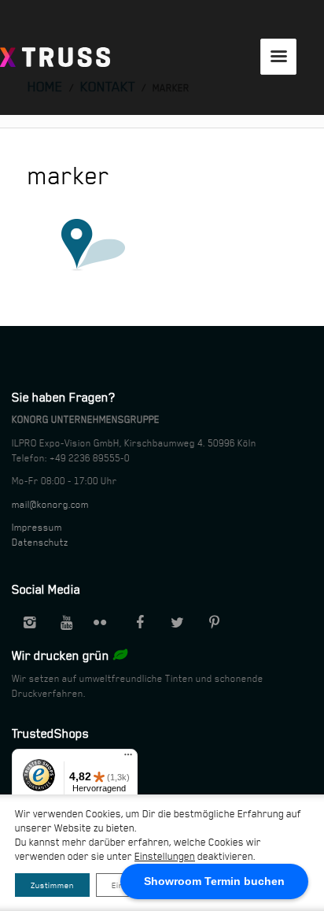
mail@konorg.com (50, 504)
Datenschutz (40, 542)
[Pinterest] (214, 622)
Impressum (37, 527)
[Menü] (128, 758)
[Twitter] (177, 622)
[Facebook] (140, 622)
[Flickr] (103, 622)
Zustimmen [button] (52, 885)
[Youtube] (66, 622)
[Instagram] (29, 622)
